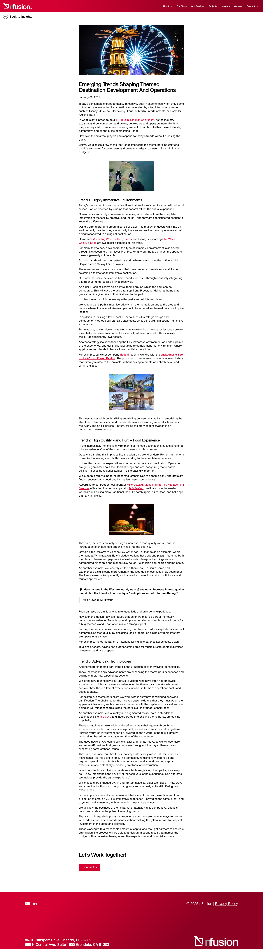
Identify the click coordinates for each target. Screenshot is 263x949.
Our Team (182, 6)
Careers (238, 6)
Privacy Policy (226, 903)
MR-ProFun (136, 488)
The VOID (105, 716)
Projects (213, 6)
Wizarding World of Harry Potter (112, 239)
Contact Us (252, 6)
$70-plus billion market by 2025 (135, 119)
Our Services (197, 6)
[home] (17, 6)
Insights (226, 6)
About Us (167, 6)
